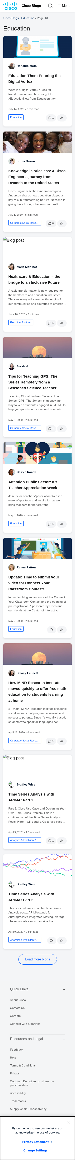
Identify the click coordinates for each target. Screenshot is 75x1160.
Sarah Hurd (24, 366)
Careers (15, 1015)
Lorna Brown (26, 161)
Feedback (16, 1049)
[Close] (69, 1122)
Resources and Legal (26, 1039)
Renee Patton (26, 567)
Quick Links (19, 989)
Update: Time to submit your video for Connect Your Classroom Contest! (33, 583)
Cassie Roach (26, 472)
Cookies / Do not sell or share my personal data (32, 1083)
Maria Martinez (27, 266)
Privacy (15, 1073)
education (16, 117)
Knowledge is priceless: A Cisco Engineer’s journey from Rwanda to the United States (37, 177)
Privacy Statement (35, 1142)
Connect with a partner (25, 1023)
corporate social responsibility (24, 223)
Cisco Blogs (31, 6)
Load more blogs (37, 959)
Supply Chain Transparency (28, 1109)
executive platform (20, 322)
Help (13, 1057)
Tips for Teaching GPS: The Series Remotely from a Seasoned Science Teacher (32, 382)
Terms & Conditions (23, 1065)
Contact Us (17, 1007)
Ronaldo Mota (27, 65)
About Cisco (18, 1000)
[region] (37, 1138)
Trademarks (18, 1101)
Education (27, 18)
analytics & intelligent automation (24, 840)
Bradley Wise (26, 784)
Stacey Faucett (27, 673)
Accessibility (18, 1093)
